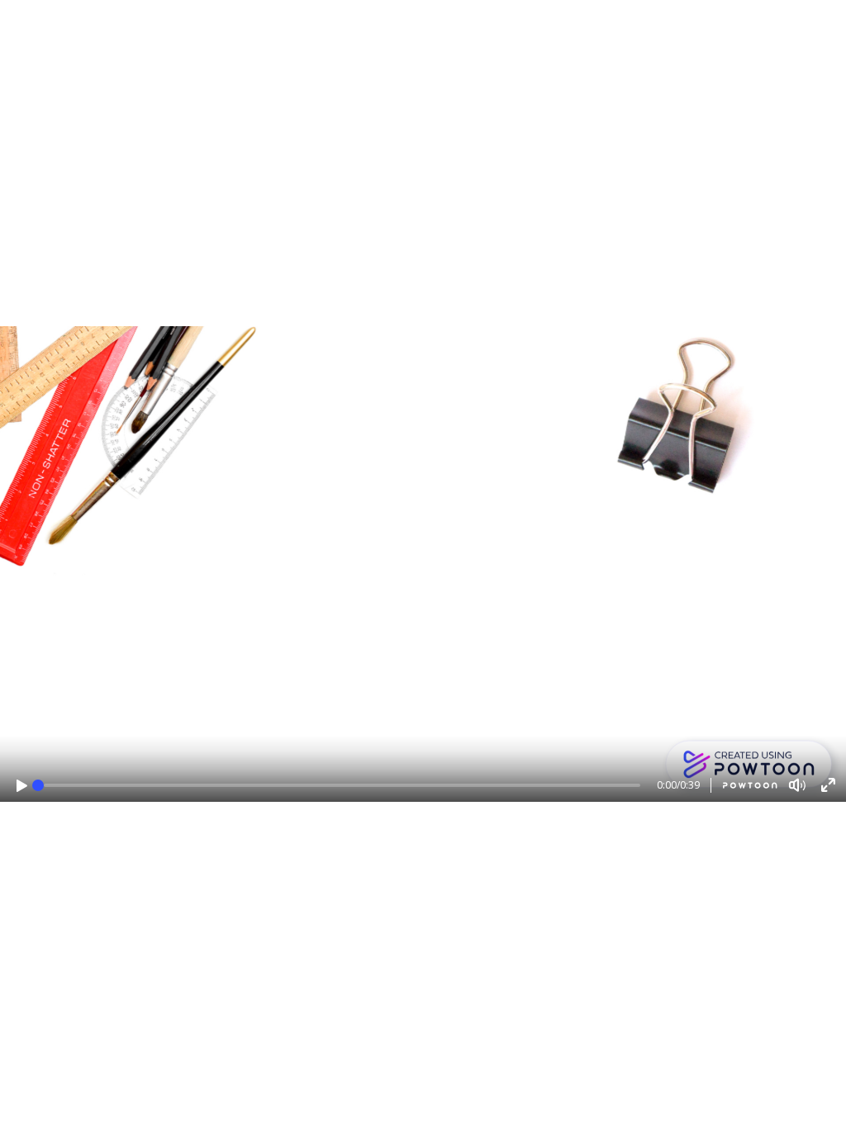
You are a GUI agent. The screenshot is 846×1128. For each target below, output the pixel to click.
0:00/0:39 (678, 785)
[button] (22, 786)
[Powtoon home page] (744, 785)
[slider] (38, 785)
